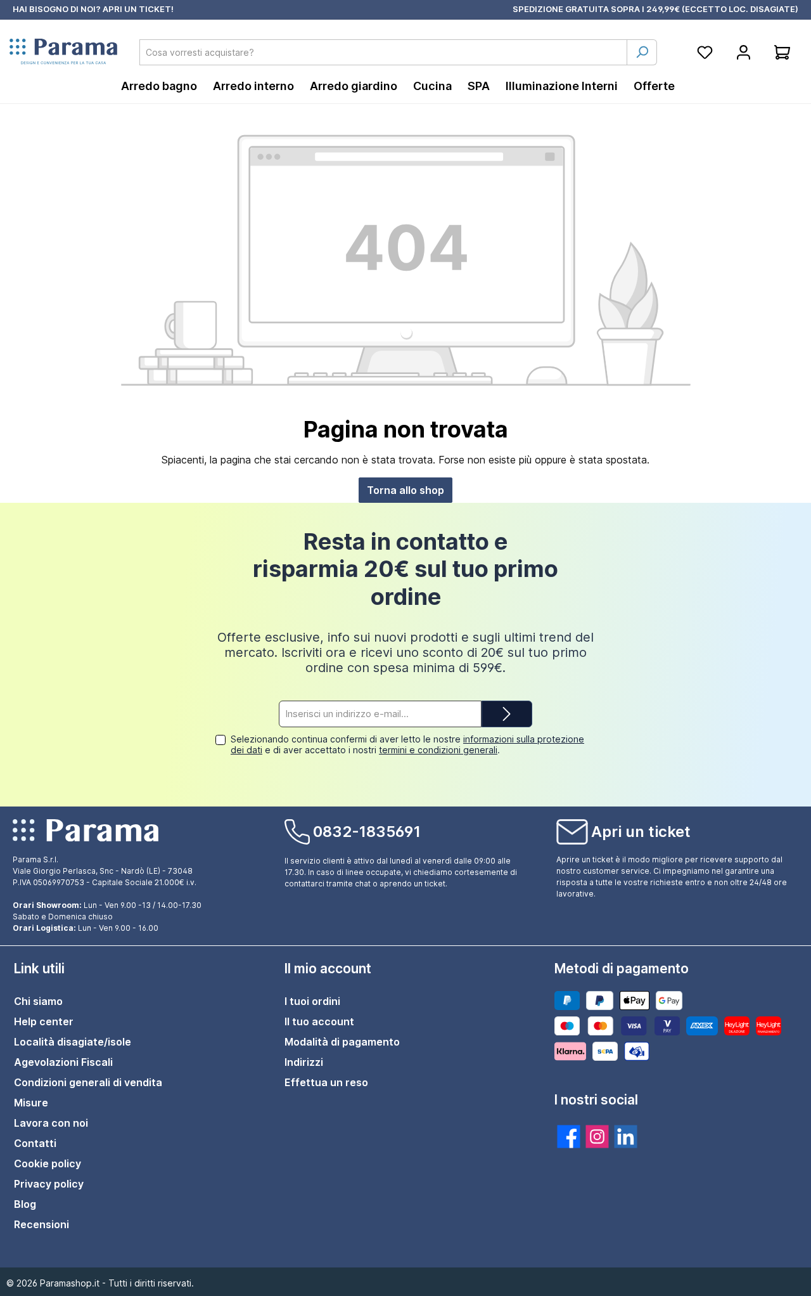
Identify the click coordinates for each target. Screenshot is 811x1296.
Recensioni (41, 1224)
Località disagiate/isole (72, 1041)
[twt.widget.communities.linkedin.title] (625, 1136)
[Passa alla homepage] (63, 52)
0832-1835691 (367, 831)
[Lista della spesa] (705, 52)
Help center (43, 1021)
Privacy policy (49, 1183)
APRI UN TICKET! (138, 9)
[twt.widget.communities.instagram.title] (597, 1136)
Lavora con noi (51, 1123)
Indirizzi (303, 1062)
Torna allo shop (405, 490)
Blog (25, 1204)
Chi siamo (38, 1001)
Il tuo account (319, 1021)
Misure (31, 1102)
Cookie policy (47, 1163)
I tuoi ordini (312, 1001)
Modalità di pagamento (342, 1041)
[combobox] (383, 52)
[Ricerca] (642, 52)
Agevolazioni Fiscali (63, 1062)
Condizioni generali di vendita (88, 1082)
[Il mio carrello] (782, 52)
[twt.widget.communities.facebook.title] (568, 1136)
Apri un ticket (641, 831)
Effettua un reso (326, 1082)
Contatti (35, 1143)
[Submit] (507, 714)
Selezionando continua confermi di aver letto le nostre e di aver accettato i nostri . (407, 744)
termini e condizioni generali (438, 749)
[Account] (743, 52)
